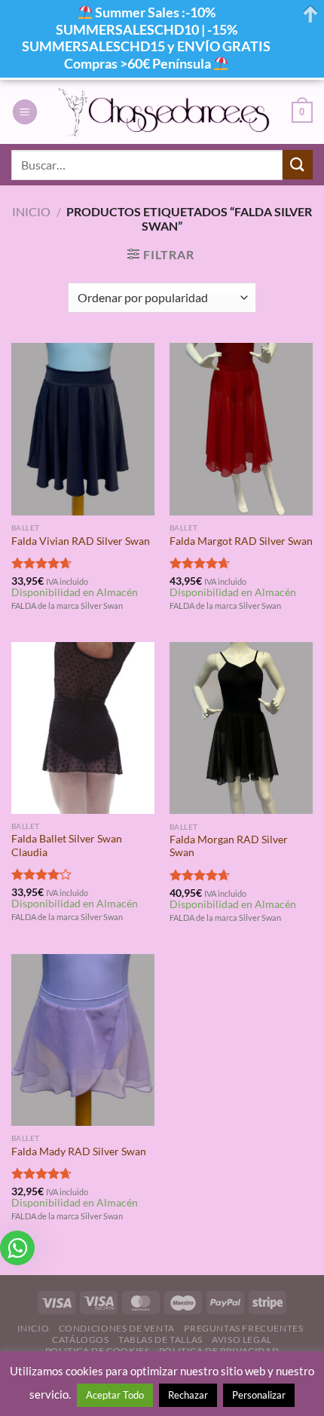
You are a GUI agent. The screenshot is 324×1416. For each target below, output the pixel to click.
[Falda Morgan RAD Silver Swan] (241, 728)
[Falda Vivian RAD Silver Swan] (82, 429)
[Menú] (25, 111)
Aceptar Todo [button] (115, 1395)
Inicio (31, 211)
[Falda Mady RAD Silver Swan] (82, 1040)
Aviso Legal (242, 1339)
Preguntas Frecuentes (243, 1328)
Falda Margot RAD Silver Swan (241, 541)
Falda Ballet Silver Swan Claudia (66, 845)
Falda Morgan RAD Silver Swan (229, 846)
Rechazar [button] (188, 1395)
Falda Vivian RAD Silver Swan (80, 541)
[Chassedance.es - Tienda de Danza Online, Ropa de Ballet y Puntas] (164, 111)
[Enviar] (298, 164)
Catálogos (80, 1339)
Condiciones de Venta (117, 1328)
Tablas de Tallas (160, 1339)
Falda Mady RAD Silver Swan (78, 1151)
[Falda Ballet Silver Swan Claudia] (82, 728)
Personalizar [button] (259, 1395)
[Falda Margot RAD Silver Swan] (241, 429)
